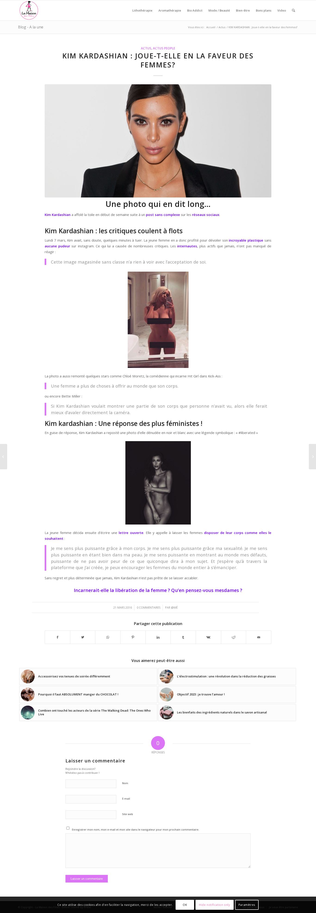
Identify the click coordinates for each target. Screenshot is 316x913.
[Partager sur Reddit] (233, 637)
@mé (174, 608)
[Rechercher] (293, 10)
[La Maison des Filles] (29, 10)
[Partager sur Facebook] (57, 637)
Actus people (164, 48)
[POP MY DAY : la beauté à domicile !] (312, 456)
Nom (125, 783)
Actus (146, 48)
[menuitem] (142, 10)
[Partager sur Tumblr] (183, 637)
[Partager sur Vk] (208, 637)
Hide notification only (214, 905)
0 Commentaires (148, 608)
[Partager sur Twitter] (82, 637)
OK (185, 905)
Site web (127, 814)
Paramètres (247, 905)
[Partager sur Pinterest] (133, 637)
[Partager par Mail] (258, 637)
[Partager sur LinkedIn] (158, 637)
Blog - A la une (30, 27)
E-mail (126, 798)
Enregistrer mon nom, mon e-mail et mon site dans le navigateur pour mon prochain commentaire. (135, 829)
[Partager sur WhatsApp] (107, 637)
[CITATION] (3, 456)
